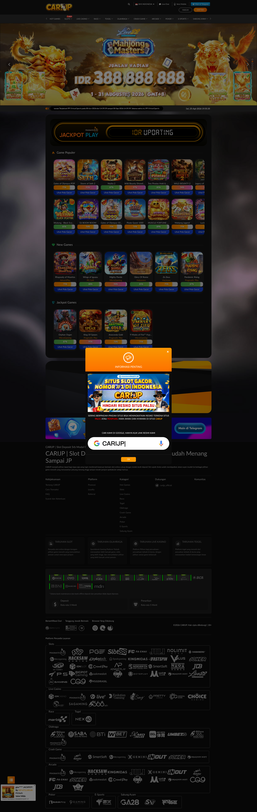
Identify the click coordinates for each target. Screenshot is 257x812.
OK (128, 459)
